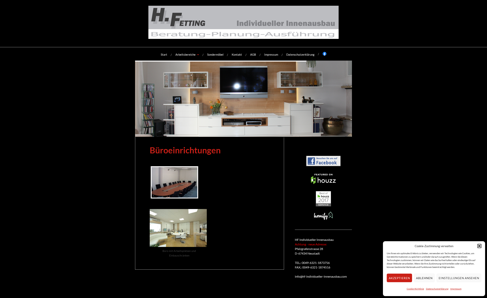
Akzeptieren (399, 278)
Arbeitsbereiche (185, 54)
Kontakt (237, 54)
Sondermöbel (215, 54)
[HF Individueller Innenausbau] (243, 36)
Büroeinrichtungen (185, 150)
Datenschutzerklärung (437, 288)
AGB (253, 54)
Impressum (456, 288)
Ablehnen (424, 278)
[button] (479, 246)
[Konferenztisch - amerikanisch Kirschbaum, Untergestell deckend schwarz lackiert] (174, 182)
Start (164, 54)
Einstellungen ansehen (459, 278)
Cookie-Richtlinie (415, 288)
